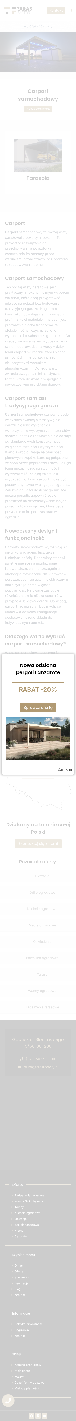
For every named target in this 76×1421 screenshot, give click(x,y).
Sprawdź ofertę (38, 707)
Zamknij (65, 769)
